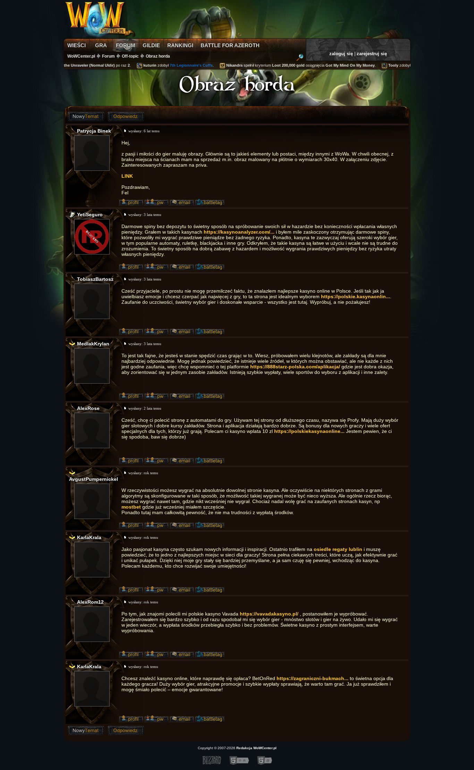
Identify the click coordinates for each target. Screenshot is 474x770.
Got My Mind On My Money (344, 65)
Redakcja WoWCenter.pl (256, 748)
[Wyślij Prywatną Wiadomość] (156, 203)
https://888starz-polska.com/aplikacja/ (295, 366)
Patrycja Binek (94, 131)
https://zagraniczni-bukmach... (312, 678)
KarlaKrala (89, 537)
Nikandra (228, 65)
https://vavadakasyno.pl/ (269, 614)
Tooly (387, 65)
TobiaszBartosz (95, 279)
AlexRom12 (90, 602)
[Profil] (131, 203)
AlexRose (88, 408)
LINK (127, 176)
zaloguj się (341, 53)
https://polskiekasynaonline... (309, 431)
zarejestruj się (372, 53)
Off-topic (130, 56)
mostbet (131, 507)
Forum (108, 56)
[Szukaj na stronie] (300, 58)
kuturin (143, 65)
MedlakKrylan (93, 343)
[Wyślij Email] (182, 203)
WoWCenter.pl (81, 56)
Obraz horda (158, 56)
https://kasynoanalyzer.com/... (239, 232)
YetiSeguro (90, 214)
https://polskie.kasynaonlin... (355, 296)
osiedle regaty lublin (338, 549)
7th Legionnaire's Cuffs (184, 65)
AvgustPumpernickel (93, 479)
